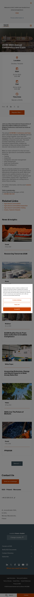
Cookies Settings (17, 300)
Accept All (17, 309)
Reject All (17, 304)
